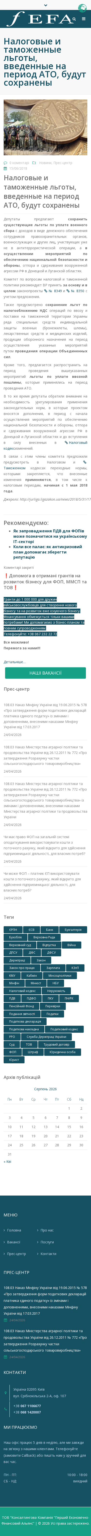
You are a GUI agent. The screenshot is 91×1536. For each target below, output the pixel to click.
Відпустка (49, 945)
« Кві (7, 1161)
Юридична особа (62, 1052)
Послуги (47, 1242)
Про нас (47, 1230)
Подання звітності (22, 1014)
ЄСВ (31, 930)
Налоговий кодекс (22, 991)
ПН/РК (69, 998)
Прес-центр (62, 162)
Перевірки (52, 1006)
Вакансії (13, 1242)
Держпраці (17, 960)
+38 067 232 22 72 (42, 634)
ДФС (32, 952)
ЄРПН (13, 930)
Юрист (14, 1060)
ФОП (12, 1052)
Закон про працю (22, 968)
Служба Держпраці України (46, 1037)
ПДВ (12, 998)
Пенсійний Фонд (21, 1006)
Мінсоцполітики (60, 976)
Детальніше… (15, 662)
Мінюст (36, 983)
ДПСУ (13, 952)
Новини (45, 162)
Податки (52, 1014)
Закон (41, 960)
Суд (11, 1044)
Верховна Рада (44, 937)
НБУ (55, 983)
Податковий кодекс (64, 1029)
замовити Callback (19, 1455)
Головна (14, 1230)
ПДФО (31, 998)
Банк (49, 930)
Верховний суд (20, 945)
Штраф (33, 1052)
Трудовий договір (56, 1044)
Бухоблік (15, 937)
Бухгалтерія (73, 930)
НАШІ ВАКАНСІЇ (45, 673)
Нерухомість (56, 991)
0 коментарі (19, 162)
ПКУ (50, 998)
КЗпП (75, 968)
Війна (71, 945)
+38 (27, 1406)
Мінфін (14, 983)
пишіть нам (53, 1455)
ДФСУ (51, 952)
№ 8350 (77, 291)
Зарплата (53, 968)
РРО (12, 1037)
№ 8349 (55, 291)
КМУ (12, 976)
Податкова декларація (25, 1021)
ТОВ (29, 1044)
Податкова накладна (24, 1029)
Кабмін (32, 976)
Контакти (48, 1253)
